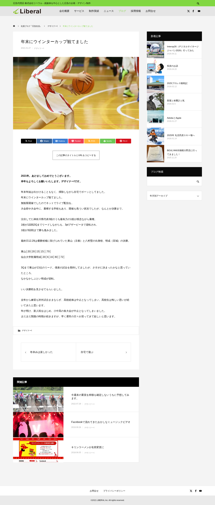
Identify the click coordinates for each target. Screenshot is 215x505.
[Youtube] (199, 11)
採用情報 (136, 11)
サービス (79, 11)
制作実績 (94, 11)
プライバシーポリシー (114, 491)
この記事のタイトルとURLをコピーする (76, 155)
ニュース (109, 11)
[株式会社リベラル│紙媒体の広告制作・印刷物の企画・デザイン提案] (27, 11)
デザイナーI (39, 48)
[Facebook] (193, 11)
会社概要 (64, 11)
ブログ (122, 11)
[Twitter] (188, 11)
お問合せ (151, 11)
